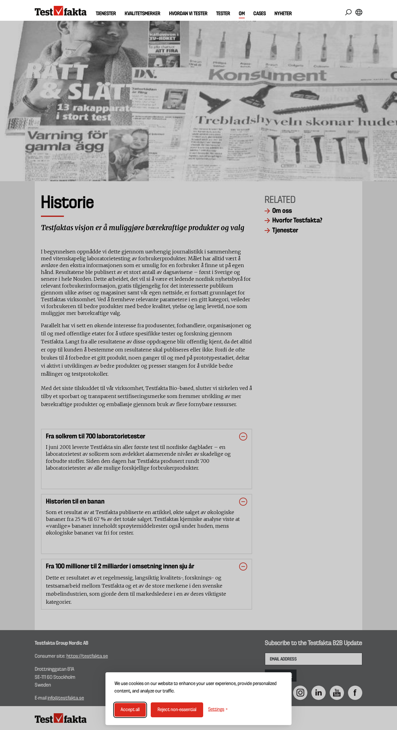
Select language (358, 12)
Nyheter (283, 13)
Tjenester (106, 13)
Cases (259, 13)
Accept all (130, 709)
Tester (223, 13)
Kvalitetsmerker (142, 13)
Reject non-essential (177, 709)
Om (242, 13)
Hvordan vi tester (188, 13)
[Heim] (61, 11)
